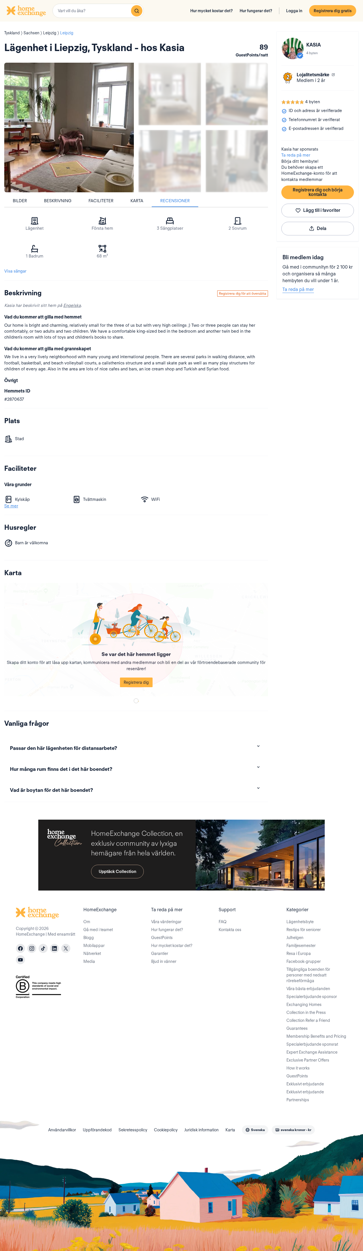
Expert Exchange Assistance (311, 1052)
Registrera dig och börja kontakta (318, 192)
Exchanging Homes (304, 1004)
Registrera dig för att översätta (242, 293)
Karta (136, 200)
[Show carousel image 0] (69, 127)
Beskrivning (57, 200)
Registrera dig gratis (333, 11)
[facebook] (20, 948)
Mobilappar (94, 945)
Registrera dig (136, 682)
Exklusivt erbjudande (305, 1084)
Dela (321, 228)
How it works (298, 1068)
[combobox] (98, 11)
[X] (65, 948)
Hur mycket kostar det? (211, 11)
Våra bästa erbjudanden (308, 988)
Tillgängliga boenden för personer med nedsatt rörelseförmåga (308, 975)
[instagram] (31, 948)
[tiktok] (43, 948)
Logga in (294, 11)
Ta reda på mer (295, 155)
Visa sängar (15, 271)
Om (86, 921)
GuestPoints (162, 937)
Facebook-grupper (303, 961)
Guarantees (297, 1028)
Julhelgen (294, 937)
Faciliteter (100, 200)
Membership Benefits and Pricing (316, 1036)
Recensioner (175, 200)
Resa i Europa (298, 953)
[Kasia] (292, 48)
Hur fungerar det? (256, 11)
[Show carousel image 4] (237, 161)
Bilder (20, 200)
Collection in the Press (306, 1012)
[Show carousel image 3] (169, 161)
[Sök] (136, 10)
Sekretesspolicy (133, 1130)
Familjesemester (301, 945)
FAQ (223, 921)
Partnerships (297, 1100)
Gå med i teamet (98, 929)
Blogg (88, 937)
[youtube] (20, 959)
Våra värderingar (166, 921)
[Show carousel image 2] (237, 94)
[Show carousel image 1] (169, 94)
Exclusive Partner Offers (307, 1060)
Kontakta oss (230, 929)
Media (89, 961)
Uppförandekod (97, 1130)
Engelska (72, 305)
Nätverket (92, 953)
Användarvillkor (62, 1130)
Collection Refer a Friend (308, 1020)
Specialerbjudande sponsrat (312, 1044)
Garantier (159, 953)
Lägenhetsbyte (300, 921)
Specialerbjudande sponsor (311, 996)
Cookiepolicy (166, 1130)
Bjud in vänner (163, 961)
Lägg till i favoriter (321, 210)
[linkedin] (54, 948)
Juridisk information (201, 1130)
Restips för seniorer (303, 929)
